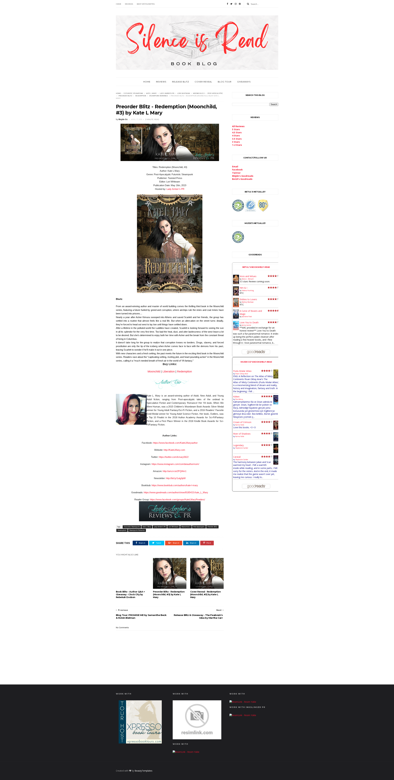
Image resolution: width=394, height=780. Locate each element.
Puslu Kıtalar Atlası (242, 371)
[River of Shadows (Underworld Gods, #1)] (276, 440)
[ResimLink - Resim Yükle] (197, 738)
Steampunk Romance (158, 96)
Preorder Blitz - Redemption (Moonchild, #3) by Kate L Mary (169, 594)
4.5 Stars (237, 132)
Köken (236, 396)
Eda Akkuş (239, 399)
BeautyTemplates (143, 770)
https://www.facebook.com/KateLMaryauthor (175, 442)
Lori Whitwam (183, 93)
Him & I (243, 287)
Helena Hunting (248, 290)
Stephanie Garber (241, 448)
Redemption (140, 96)
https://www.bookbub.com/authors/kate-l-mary (175, 485)
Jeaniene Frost (247, 316)
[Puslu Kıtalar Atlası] (276, 377)
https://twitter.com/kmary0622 (174, 457)
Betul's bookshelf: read (256, 267)
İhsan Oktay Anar (241, 374)
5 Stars (236, 129)
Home (118, 4)
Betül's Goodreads (242, 179)
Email (235, 166)
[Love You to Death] (236, 329)
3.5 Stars (237, 138)
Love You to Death (249, 322)
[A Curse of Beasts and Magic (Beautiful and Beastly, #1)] (236, 317)
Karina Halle (239, 425)
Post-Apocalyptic (215, 93)
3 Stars (236, 141)
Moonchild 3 (198, 93)
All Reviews (238, 126)
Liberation (169, 371)
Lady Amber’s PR (167, 93)
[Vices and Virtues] (236, 283)
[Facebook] (227, 4)
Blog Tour (224, 81)
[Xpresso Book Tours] (140, 742)
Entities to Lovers (248, 299)
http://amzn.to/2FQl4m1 (174, 471)
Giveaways (244, 81)
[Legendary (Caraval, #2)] (276, 452)
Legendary (238, 445)
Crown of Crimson (242, 422)
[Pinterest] (240, 4)
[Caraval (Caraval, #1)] (276, 463)
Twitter (236, 172)
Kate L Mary (151, 93)
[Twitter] (231, 4)
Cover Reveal (203, 81)
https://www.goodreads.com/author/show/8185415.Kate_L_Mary (176, 492)
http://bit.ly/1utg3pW (176, 478)
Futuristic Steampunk (133, 93)
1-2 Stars (237, 144)
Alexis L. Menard (247, 279)
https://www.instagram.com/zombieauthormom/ (175, 464)
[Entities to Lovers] (236, 306)
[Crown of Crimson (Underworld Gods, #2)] (276, 428)
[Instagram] (236, 4)
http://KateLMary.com (174, 450)
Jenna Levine (246, 325)
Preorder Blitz (125, 96)
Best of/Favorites (146, 4)
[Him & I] (236, 294)
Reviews (129, 4)
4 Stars (236, 135)
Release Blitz (180, 81)
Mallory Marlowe (247, 302)
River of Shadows (242, 433)
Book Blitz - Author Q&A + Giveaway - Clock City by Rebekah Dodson (130, 594)
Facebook (237, 169)
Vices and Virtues (248, 276)
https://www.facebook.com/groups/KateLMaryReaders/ (177, 499)
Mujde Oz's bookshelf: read (256, 362)
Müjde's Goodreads (242, 175)
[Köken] (276, 403)
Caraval (237, 456)
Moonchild (154, 371)
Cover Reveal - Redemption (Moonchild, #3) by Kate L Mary (205, 594)
